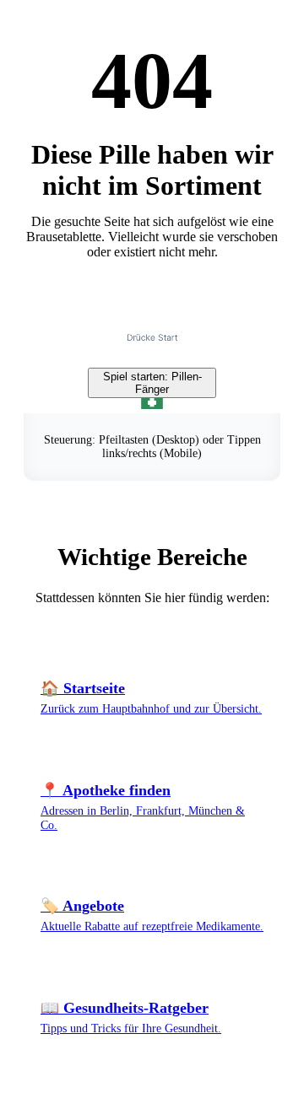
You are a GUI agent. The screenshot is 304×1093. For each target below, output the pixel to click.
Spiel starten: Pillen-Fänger (152, 383)
